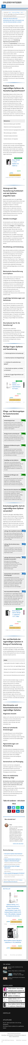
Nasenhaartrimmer (15, 1036)
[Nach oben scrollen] (25, 1042)
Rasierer (10, 1036)
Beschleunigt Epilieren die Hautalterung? (14, 353)
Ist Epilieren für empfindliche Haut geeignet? (12, 363)
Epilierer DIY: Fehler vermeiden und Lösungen (18, 974)
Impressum (24, 1040)
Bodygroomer (23, 1035)
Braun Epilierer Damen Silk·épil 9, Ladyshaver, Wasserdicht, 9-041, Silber (16, 1006)
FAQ (22, 12)
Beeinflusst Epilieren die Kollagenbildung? (14, 357)
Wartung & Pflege (16, 12)
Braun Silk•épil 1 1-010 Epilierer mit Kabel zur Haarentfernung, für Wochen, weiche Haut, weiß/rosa (16, 163)
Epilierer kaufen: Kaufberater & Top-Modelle (15, 967)
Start (10, 12)
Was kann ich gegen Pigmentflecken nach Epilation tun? (13, 375)
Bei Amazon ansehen (15, 175)
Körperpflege (4, 1035)
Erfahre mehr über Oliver (18, 843)
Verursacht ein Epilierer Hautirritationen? (13, 853)
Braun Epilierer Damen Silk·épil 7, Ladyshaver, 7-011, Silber (16, 613)
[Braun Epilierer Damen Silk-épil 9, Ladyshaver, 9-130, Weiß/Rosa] (13, 938)
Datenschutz (18, 1040)
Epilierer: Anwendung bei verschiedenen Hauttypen (16, 978)
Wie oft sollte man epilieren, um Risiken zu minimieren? (13, 369)
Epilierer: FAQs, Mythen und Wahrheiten (16, 971)
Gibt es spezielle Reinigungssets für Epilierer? (14, 873)
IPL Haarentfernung (17, 1035)
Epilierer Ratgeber (12, 2)
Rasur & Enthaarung (10, 1035)
